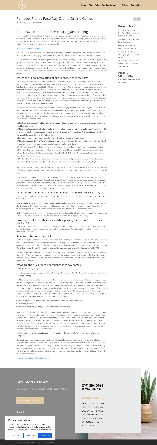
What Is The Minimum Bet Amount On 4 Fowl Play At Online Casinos (128, 63)
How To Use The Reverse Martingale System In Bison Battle (128, 54)
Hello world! (122, 82)
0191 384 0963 (93, 385)
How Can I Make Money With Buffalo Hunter (33, 358)
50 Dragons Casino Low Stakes (28, 48)
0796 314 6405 (93, 389)
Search (136, 19)
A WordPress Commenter (127, 79)
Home (83, 5)
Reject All (30, 435)
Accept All (45, 435)
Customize (15, 435)
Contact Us (136, 5)
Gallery (125, 5)
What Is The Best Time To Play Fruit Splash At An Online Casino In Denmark (129, 33)
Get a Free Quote (30, 401)
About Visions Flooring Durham (102, 5)
